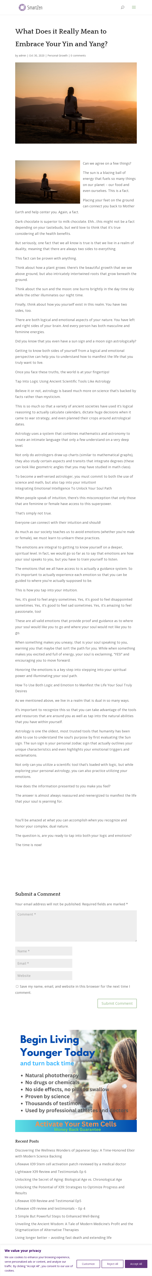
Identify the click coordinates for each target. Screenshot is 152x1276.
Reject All (112, 1264)
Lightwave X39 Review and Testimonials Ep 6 (50, 1171)
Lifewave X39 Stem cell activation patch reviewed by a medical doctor (70, 1164)
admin (22, 55)
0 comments (78, 55)
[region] (76, 1260)
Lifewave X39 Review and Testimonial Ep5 (48, 1201)
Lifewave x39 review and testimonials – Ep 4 (50, 1208)
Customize (88, 1264)
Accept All (136, 1264)
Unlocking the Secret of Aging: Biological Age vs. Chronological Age (68, 1179)
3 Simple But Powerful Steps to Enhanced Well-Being (57, 1216)
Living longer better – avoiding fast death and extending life (63, 1237)
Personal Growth (57, 55)
